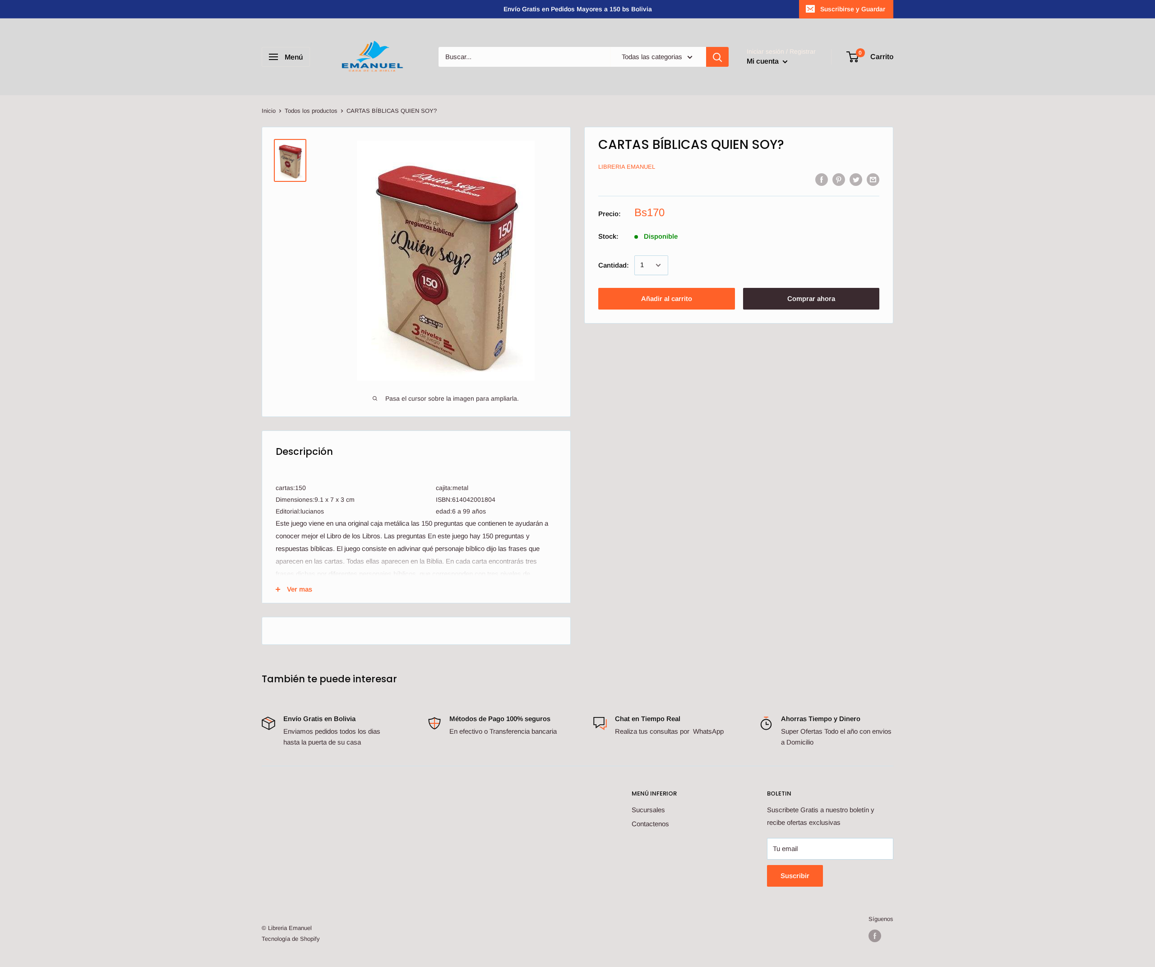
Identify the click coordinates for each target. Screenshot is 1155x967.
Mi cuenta (764, 61)
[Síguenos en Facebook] (875, 936)
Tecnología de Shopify (291, 938)
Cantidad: (613, 265)
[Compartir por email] (873, 179)
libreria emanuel (626, 167)
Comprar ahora (811, 298)
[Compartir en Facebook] (821, 179)
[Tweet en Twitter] (856, 179)
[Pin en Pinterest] (838, 179)
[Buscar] (717, 57)
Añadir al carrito (666, 298)
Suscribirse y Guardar (852, 9)
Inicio (269, 110)
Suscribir (795, 875)
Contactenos (650, 824)
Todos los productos (311, 110)
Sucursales (648, 810)
